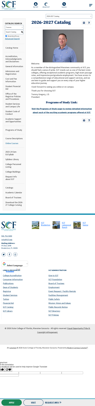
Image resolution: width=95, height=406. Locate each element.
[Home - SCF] (15, 226)
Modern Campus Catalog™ (77, 348)
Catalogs (9, 187)
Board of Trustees (13, 197)
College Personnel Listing (13, 165)
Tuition (6, 299)
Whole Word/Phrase (13, 36)
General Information (14, 66)
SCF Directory (54, 311)
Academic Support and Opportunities (13, 120)
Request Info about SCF (11, 178)
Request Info (52, 402)
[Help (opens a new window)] (89, 23)
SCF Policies (53, 315)
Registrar (7, 291)
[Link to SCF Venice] (77, 225)
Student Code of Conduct (12, 112)
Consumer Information (13, 279)
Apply (11, 402)
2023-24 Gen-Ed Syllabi (11, 153)
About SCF (46, 7)
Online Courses (11, 143)
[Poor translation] (8, 370)
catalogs (13, 348)
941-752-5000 (6, 236)
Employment (54, 287)
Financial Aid (8, 303)
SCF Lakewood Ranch (66, 225)
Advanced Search (12, 38)
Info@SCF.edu (6, 239)
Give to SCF (53, 275)
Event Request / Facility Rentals (62, 291)
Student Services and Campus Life (12, 105)
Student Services (10, 295)
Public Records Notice (58, 307)
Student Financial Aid (12, 87)
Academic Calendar (13, 192)
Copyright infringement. (47, 332)
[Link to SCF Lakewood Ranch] (56, 225)
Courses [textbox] (8, 27)
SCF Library (8, 311)
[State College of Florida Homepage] (9, 5)
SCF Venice (85, 223)
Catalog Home (11, 47)
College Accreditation (12, 275)
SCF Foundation (55, 279)
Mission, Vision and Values (59, 303)
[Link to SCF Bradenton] (35, 225)
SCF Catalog (8, 307)
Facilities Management (58, 295)
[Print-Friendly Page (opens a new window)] (84, 23)
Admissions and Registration (12, 72)
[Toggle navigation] (91, 5)
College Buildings (12, 171)
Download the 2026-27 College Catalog (14, 203)
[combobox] (69, 16)
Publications (8, 283)
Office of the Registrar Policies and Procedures (13, 96)
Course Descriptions (14, 138)
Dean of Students (10, 287)
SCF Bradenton (45, 223)
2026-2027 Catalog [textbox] (53, 16)
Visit (33, 402)
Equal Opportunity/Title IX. (78, 328)
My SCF (35, 7)
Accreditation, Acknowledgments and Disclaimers (13, 59)
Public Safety (54, 299)
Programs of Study (13, 130)
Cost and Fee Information (11, 80)
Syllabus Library (12, 159)
